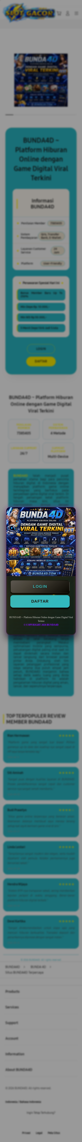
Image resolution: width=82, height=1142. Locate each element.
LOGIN (40, 586)
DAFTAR (40, 601)
